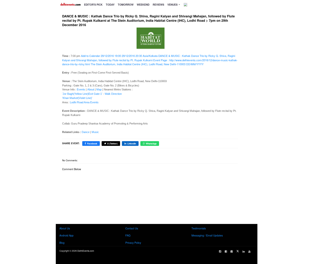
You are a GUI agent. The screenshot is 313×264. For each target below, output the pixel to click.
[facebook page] (226, 251)
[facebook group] (232, 251)
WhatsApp (151, 143)
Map (99, 89)
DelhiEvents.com (85, 250)
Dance (85, 132)
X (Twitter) (112, 143)
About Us (64, 228)
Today (110, 4)
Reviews (158, 4)
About (90, 89)
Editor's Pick (93, 4)
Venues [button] (172, 4)
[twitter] (237, 251)
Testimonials (198, 228)
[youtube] (249, 251)
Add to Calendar (149, 60)
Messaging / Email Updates (207, 235)
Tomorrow (125, 4)
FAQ (127, 235)
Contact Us (131, 228)
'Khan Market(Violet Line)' (77, 97)
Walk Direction (113, 93)
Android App (66, 235)
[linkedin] (244, 251)
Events (81, 89)
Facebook (92, 143)
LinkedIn (131, 143)
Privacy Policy (133, 242)
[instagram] (220, 251)
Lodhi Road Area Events (84, 102)
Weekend (143, 4)
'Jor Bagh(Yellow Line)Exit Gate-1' (82, 93)
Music (95, 132)
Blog (61, 242)
